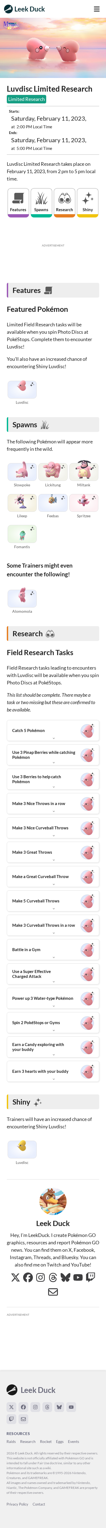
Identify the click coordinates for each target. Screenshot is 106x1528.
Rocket (46, 1441)
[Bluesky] (59, 1407)
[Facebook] (23, 1407)
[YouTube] (71, 1407)
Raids (11, 1441)
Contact (39, 1504)
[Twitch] (11, 1419)
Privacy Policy (17, 1504)
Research (28, 1441)
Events (73, 1441)
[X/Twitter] (11, 1407)
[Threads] (47, 1407)
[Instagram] (35, 1407)
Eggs (60, 1441)
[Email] (23, 1419)
